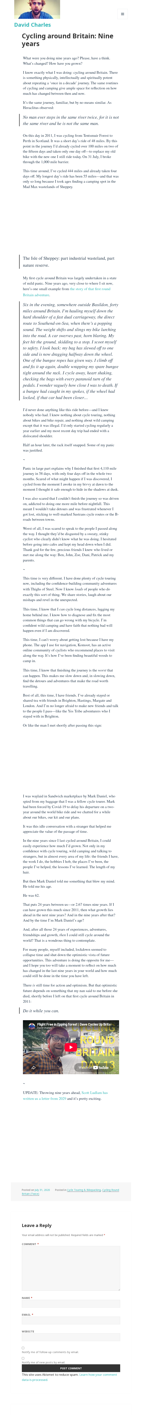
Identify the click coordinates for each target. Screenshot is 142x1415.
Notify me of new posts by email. (43, 1362)
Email (27, 1314)
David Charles (32, 24)
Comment (30, 1244)
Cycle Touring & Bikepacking (84, 1190)
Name (27, 1298)
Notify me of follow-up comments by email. (50, 1352)
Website (28, 1331)
